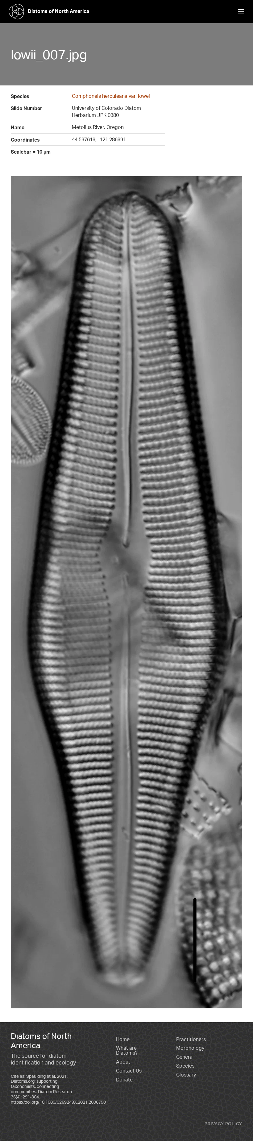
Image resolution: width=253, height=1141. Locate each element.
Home (123, 1039)
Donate (124, 1080)
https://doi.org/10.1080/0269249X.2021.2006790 (58, 1102)
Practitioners (191, 1039)
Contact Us (129, 1071)
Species (185, 1066)
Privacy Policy (223, 1123)
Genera (184, 1057)
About (123, 1062)
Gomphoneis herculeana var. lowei (111, 96)
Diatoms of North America (58, 11)
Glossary (186, 1075)
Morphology (190, 1048)
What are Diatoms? (127, 1050)
